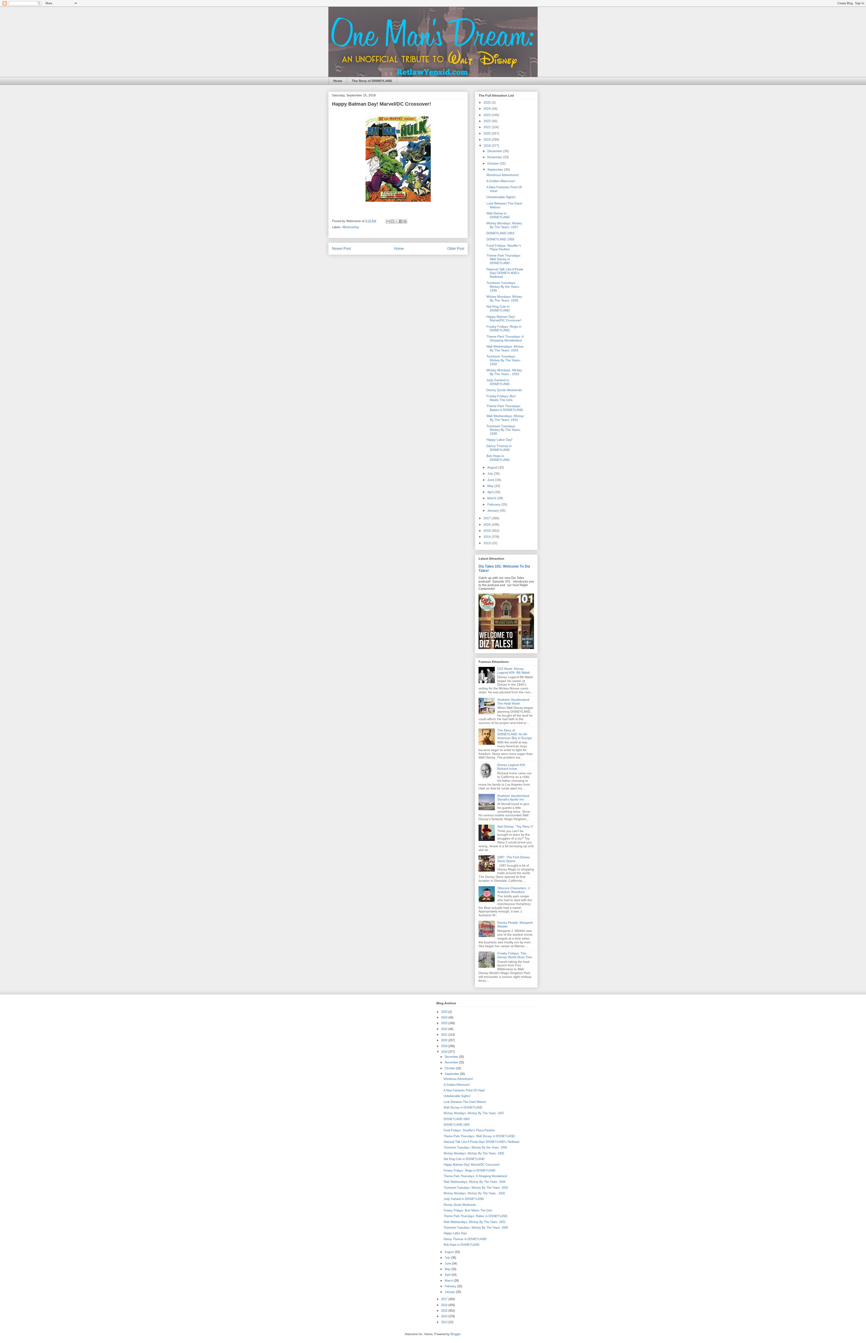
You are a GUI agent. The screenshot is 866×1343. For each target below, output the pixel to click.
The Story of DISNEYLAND (372, 81)
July (490, 473)
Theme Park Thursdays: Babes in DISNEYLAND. (505, 408)
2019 (488, 139)
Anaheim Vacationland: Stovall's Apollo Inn (513, 797)
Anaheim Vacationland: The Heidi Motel (513, 701)
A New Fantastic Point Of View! (464, 1090)
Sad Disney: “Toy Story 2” (515, 826)
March (492, 498)
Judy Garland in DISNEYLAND (498, 382)
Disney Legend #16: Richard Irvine (511, 766)
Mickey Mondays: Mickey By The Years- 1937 (504, 225)
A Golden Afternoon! (500, 181)
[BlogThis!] (392, 221)
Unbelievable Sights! (501, 197)
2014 (488, 536)
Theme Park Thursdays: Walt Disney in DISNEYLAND (503, 259)
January (493, 510)
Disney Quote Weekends (504, 390)
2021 (488, 127)
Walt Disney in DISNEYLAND (498, 215)
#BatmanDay (350, 227)
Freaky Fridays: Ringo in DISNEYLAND (503, 328)
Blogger (455, 1334)
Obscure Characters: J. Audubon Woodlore (513, 890)
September (495, 169)
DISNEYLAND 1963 (500, 233)
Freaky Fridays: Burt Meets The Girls (501, 398)
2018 (488, 145)
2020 (488, 133)
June (491, 480)
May (490, 486)
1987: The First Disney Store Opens (513, 859)
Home (337, 81)
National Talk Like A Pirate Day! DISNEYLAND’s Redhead (504, 273)
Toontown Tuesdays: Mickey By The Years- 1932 (503, 360)
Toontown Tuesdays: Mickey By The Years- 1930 (503, 430)
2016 (488, 524)
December (495, 151)
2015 (488, 530)
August (492, 467)
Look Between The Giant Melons (465, 1102)
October (493, 163)
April (491, 492)
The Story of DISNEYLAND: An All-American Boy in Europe (514, 734)
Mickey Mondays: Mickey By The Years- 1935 (504, 298)
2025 (488, 102)
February (494, 504)
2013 (488, 543)
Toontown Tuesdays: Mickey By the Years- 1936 (503, 286)
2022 (488, 121)
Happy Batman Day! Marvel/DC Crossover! (503, 318)
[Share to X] (396, 221)
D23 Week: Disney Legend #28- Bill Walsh (513, 670)
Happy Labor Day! (499, 439)
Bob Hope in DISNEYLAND (498, 458)
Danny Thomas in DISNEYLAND (499, 448)
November (495, 157)
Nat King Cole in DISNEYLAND (498, 308)
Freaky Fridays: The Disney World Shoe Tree (514, 955)
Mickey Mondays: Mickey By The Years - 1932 (504, 372)
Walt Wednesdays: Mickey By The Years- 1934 (505, 348)
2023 (488, 115)
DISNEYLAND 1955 (500, 239)
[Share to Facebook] (400, 221)
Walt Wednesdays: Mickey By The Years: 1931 (505, 418)
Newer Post (341, 249)
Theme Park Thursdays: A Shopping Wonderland (504, 338)
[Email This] (388, 221)
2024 (488, 108)
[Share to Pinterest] (405, 221)
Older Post (455, 249)
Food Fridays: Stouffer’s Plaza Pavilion (503, 247)
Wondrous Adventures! (502, 175)
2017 (488, 518)
